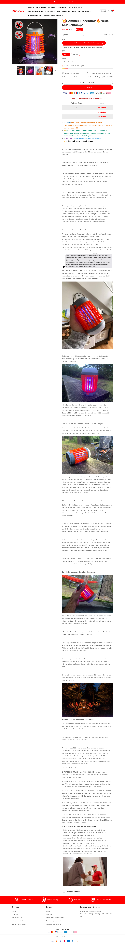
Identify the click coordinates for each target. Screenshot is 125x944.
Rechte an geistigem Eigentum (56, 921)
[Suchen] (105, 11)
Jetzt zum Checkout (87, 87)
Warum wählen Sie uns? (19, 924)
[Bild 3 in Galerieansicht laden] (39, 70)
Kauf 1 (66, 54)
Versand (48, 911)
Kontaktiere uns (17, 917)
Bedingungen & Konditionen (55, 917)
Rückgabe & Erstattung (53, 924)
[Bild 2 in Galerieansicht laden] (30, 70)
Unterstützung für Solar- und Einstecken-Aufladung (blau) (83, 47)
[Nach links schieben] (14, 71)
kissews (67, 936)
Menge (64, 58)
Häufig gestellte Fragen (19, 921)
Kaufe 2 (75, 54)
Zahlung (14, 911)
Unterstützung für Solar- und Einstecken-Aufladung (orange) (84, 43)
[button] (52, 7)
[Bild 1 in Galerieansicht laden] (21, 70)
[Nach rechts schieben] (55, 71)
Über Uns (15, 914)
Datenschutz (50, 914)
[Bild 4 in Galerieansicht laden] (48, 70)
